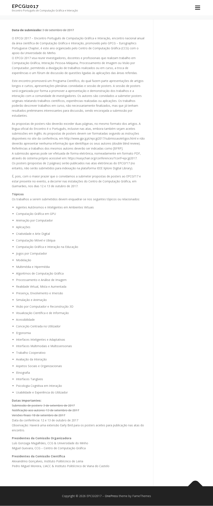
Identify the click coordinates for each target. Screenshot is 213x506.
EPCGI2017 (25, 6)
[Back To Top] (195, 486)
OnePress (111, 496)
